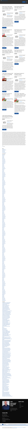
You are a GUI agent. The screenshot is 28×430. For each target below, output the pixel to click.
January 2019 (3, 215)
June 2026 (3, 156)
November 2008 (3, 300)
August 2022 (3, 185)
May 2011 (3, 279)
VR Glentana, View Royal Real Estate (12, 144)
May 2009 (3, 296)
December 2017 (3, 224)
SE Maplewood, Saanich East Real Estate (18, 139)
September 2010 (4, 285)
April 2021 (3, 196)
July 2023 (3, 177)
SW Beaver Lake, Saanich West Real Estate (6, 369)
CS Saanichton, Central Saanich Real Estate (10, 133)
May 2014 (3, 254)
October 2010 (3, 284)
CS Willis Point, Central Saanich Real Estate (6, 314)
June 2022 (3, 186)
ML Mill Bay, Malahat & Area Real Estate (21, 136)
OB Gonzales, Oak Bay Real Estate (11, 137)
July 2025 (3, 164)
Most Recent (3, 154)
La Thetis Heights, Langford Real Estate (8, 136)
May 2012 (3, 271)
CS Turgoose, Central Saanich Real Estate (22, 133)
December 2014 (3, 249)
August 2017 (3, 227)
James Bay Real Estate (4, 328)
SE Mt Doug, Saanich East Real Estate (7, 10)
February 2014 (3, 256)
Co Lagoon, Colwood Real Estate (9, 132)
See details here (8, 14)
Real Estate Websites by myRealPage (23, 424)
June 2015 (3, 245)
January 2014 (3, 257)
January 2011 (3, 282)
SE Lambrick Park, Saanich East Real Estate (12, 139)
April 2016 (3, 238)
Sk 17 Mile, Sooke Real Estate (21, 140)
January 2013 (3, 265)
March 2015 (3, 247)
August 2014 (3, 252)
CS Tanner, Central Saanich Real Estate (16, 133)
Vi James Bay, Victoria (20, 143)
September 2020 (4, 201)
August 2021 (3, 193)
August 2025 (3, 163)
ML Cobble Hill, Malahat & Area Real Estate (16, 136)
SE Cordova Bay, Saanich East (5, 351)
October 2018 (3, 217)
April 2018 (3, 221)
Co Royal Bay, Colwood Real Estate (19, 132)
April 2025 (3, 166)
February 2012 (3, 273)
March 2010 (3, 289)
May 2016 (3, 237)
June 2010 (3, 287)
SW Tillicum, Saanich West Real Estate (6, 377)
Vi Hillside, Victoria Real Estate (17, 143)
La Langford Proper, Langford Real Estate (6, 334)
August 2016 (3, 235)
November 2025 (3, 161)
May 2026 (3, 157)
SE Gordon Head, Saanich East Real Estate (6, 353)
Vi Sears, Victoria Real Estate (6, 144)
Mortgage (3, 339)
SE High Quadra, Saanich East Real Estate (6, 354)
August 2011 (3, 277)
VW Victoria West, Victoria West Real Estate (6, 395)
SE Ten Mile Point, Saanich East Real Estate (6, 360)
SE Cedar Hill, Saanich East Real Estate (20, 138)
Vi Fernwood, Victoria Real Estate (12, 143)
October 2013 (3, 259)
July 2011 (3, 278)
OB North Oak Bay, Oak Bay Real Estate (21, 137)
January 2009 (3, 299)
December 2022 (3, 182)
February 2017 (3, 231)
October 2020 (3, 200)
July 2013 (3, 261)
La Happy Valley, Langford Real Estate (6, 332)
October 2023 (3, 175)
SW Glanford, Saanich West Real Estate (6, 371)
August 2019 (3, 210)
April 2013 (3, 263)
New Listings (3, 150)
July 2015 (3, 244)
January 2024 (3, 173)
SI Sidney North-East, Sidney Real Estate (9, 140)
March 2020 (3, 205)
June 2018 (3, 220)
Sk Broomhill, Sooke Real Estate (5, 363)
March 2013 (3, 264)
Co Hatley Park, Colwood (4, 304)
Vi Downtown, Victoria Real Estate (7, 96)
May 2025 (3, 165)
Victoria (9, 144)
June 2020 (3, 203)
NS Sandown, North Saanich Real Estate (6, 341)
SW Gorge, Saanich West (4, 372)
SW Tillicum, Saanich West (4, 376)
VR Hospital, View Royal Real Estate (17, 144)
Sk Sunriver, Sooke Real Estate (5, 368)
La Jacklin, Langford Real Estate (5, 333)
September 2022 (4, 184)
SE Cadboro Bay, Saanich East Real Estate (9, 138)
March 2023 (3, 180)
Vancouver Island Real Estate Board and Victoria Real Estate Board (17, 427)
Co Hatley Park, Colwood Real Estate (5, 305)
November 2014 (3, 250)
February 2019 (3, 214)
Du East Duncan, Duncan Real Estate (6, 316)
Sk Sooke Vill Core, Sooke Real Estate (6, 367)
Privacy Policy (19, 424)
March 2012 (3, 272)
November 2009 (3, 292)
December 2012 (3, 266)
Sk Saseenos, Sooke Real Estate (5, 365)
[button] (24, 2)
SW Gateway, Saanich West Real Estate (6, 370)
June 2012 (3, 270)
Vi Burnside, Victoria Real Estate (5, 379)
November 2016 (3, 233)
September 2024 (4, 168)
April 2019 (3, 213)
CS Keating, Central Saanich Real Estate (6, 311)
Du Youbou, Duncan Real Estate (5, 318)
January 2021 (3, 198)
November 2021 (3, 191)
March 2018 (3, 222)
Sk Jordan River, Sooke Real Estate (5, 364)
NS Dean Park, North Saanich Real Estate (6, 340)
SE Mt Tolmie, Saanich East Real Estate (6, 357)
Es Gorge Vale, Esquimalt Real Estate (6, 320)
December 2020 (3, 199)
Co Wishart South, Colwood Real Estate (6, 309)
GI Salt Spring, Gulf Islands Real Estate (6, 326)
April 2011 (3, 280)
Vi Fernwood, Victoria (8, 143)
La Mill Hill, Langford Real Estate (5, 335)
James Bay (3, 327)
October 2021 (3, 192)
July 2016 (3, 236)
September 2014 (4, 251)
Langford (11, 136)
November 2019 (3, 208)
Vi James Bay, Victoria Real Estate (19, 9)
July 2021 (3, 194)
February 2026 (3, 159)
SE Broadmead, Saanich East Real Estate (6, 348)
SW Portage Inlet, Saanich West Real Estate (6, 374)
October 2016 (3, 234)
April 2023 (3, 179)
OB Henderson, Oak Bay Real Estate (16, 137)
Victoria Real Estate (4, 152)
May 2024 (3, 171)
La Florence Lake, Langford (5, 330)
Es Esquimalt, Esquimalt (4, 319)
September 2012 (3, 268)
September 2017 (3, 226)
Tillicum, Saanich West (4, 378)
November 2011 (3, 275)
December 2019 (3, 207)
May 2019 (3, 212)
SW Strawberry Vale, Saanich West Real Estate (8, 118)
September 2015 (3, 243)
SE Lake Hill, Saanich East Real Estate (6, 139)
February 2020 (3, 206)
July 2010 (3, 286)
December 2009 (3, 291)
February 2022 (3, 189)
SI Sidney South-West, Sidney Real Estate (15, 140)
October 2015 (3, 242)
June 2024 (3, 170)
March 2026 (3, 158)
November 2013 (3, 258)
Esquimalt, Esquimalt (4, 325)
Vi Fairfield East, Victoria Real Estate (5, 381)
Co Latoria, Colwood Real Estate (14, 132)
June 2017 (3, 228)
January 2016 (3, 240)
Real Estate (3, 347)
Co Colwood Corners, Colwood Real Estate (6, 302)
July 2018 (3, 219)
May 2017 (3, 229)
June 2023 (3, 178)
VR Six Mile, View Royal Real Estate (22, 144)
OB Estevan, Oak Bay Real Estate (6, 137)
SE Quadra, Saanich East (4, 358)
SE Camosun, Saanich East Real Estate (14, 138)
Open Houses (3, 151)
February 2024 (3, 172)
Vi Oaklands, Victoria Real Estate (5, 388)
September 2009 (4, 293)
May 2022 (3, 187)
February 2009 (3, 298)
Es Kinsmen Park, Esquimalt (5, 321)
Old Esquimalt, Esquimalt (4, 346)
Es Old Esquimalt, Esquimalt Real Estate (6, 323)
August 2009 (3, 294)
